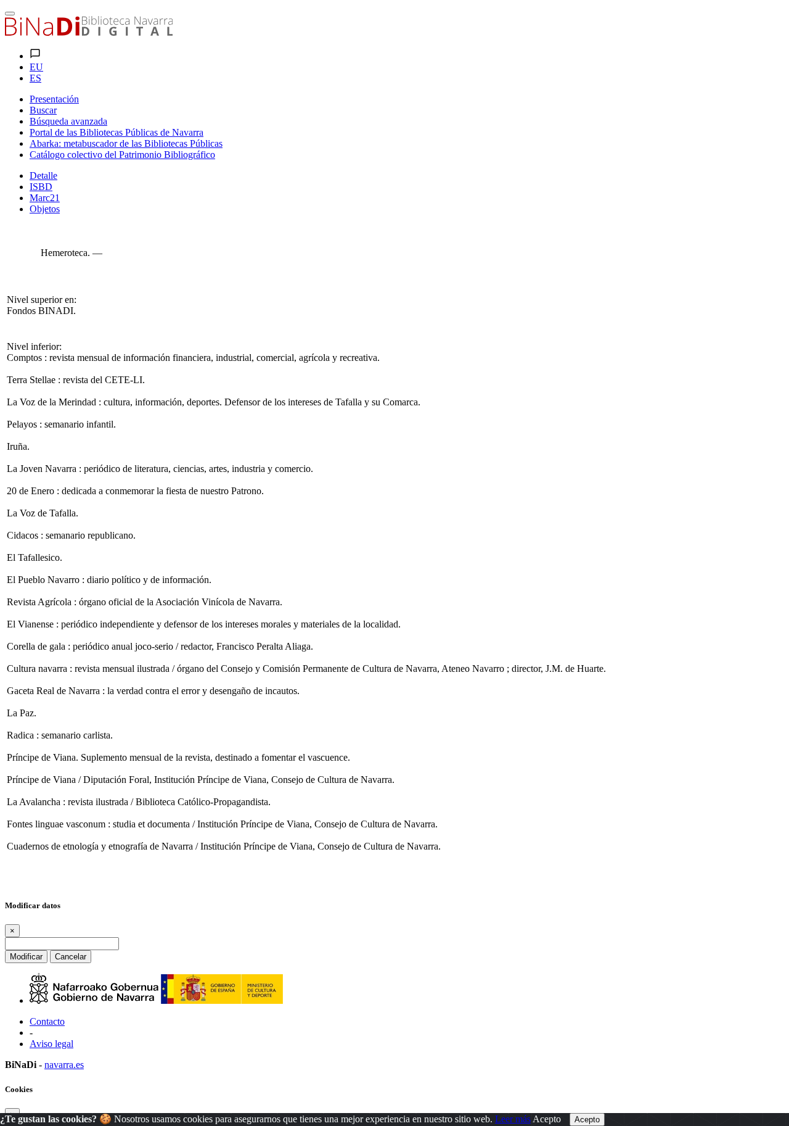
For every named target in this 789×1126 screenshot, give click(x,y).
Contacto (47, 1021)
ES (35, 78)
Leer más (513, 1119)
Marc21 (45, 197)
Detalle (43, 175)
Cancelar (70, 956)
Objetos (45, 209)
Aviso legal (51, 1043)
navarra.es (64, 1064)
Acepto (547, 1119)
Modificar (26, 956)
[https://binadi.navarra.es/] (89, 32)
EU (36, 67)
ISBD (41, 186)
